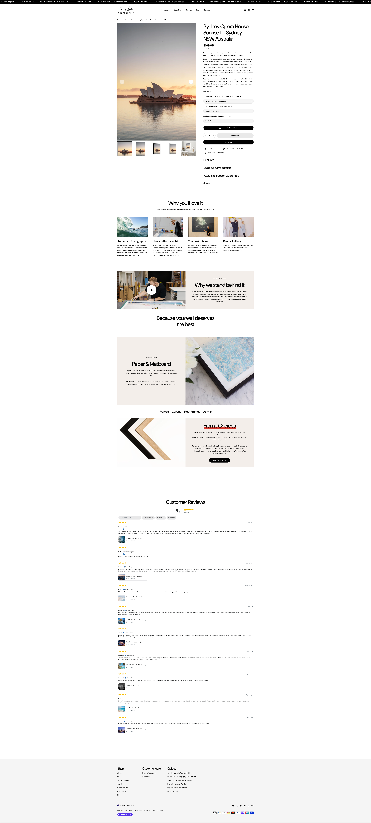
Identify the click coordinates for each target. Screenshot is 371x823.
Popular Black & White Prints (177, 788)
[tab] (164, 412)
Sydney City (129, 20)
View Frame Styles (219, 460)
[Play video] (151, 290)
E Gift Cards (121, 791)
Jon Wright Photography (132, 810)
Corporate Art (122, 788)
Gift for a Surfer (172, 791)
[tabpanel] (185, 442)
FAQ (118, 777)
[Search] (245, 10)
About (119, 773)
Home (119, 20)
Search (119, 784)
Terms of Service (123, 780)
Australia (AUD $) (126, 805)
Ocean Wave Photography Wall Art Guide (182, 777)
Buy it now (228, 142)
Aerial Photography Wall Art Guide (179, 780)
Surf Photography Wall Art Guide (178, 773)
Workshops (146, 777)
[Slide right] (191, 82)
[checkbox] (171, 518)
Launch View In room (231, 128)
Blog (118, 795)
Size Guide (207, 91)
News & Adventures (149, 773)
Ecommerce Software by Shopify (152, 810)
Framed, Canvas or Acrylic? (177, 784)
